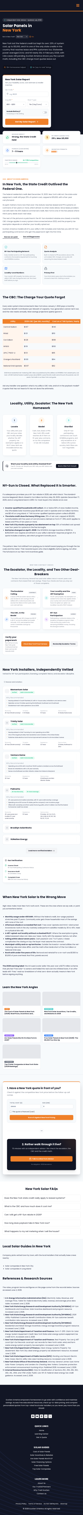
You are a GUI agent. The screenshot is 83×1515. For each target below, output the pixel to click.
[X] (50, 1416)
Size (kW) (46, 1103)
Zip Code (9, 90)
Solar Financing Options (42, 1462)
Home (41, 1430)
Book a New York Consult (67, 466)
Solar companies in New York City (19, 1266)
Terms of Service (35, 1504)
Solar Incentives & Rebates (41, 1455)
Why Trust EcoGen (41, 1490)
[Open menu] (77, 5)
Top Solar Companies (41, 1469)
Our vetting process (31, 236)
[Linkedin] (41, 1416)
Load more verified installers (40, 851)
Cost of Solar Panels (41, 1451)
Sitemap (63, 1504)
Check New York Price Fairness (35, 644)
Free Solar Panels (41, 1465)
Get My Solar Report (25, 121)
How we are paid (11, 237)
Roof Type (32, 100)
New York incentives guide (32, 552)
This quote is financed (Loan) (23, 1112)
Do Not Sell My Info (51, 1504)
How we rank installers (14, 682)
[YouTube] (37, 1416)
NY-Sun (42, 218)
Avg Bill (8, 100)
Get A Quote (41, 1437)
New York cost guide (49, 377)
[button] (21, 598)
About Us (41, 1483)
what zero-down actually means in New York (56, 971)
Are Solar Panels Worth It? (41, 1458)
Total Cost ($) (16, 1103)
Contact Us (41, 1493)
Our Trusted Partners (42, 1486)
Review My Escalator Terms (64, 644)
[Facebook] (33, 1416)
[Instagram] (46, 1416)
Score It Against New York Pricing (41, 1117)
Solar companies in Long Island (18, 1268)
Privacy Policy (21, 1504)
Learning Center (41, 1434)
